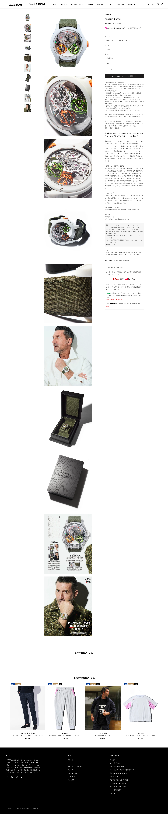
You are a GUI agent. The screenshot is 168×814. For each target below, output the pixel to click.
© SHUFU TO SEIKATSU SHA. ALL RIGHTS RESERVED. (23, 808)
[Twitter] (12, 777)
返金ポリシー (114, 776)
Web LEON (131, 4)
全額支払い (109, 58)
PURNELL (108, 14)
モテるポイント (101, 4)
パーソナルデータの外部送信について (122, 770)
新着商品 (90, 4)
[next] (162, 711)
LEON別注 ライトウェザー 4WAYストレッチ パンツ (65, 736)
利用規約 (112, 760)
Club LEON (121, 4)
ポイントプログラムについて (119, 786)
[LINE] (21, 777)
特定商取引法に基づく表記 (118, 773)
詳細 (107, 299)
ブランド (53, 4)
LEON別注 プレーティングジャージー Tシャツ (140, 736)
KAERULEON (72, 773)
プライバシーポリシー (117, 766)
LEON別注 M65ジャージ (102, 736)
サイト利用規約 (115, 763)
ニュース (71, 770)
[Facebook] (7, 777)
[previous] (6, 711)
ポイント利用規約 (115, 790)
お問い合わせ (114, 793)
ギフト (111, 4)
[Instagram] (17, 777)
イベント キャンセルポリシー (119, 783)
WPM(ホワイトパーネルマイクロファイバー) (120, 40)
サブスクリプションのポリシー (120, 780)
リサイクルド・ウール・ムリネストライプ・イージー (27, 736)
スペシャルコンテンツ (77, 4)
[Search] (153, 4)
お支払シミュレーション (116, 299)
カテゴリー (63, 4)
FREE (108, 49)
